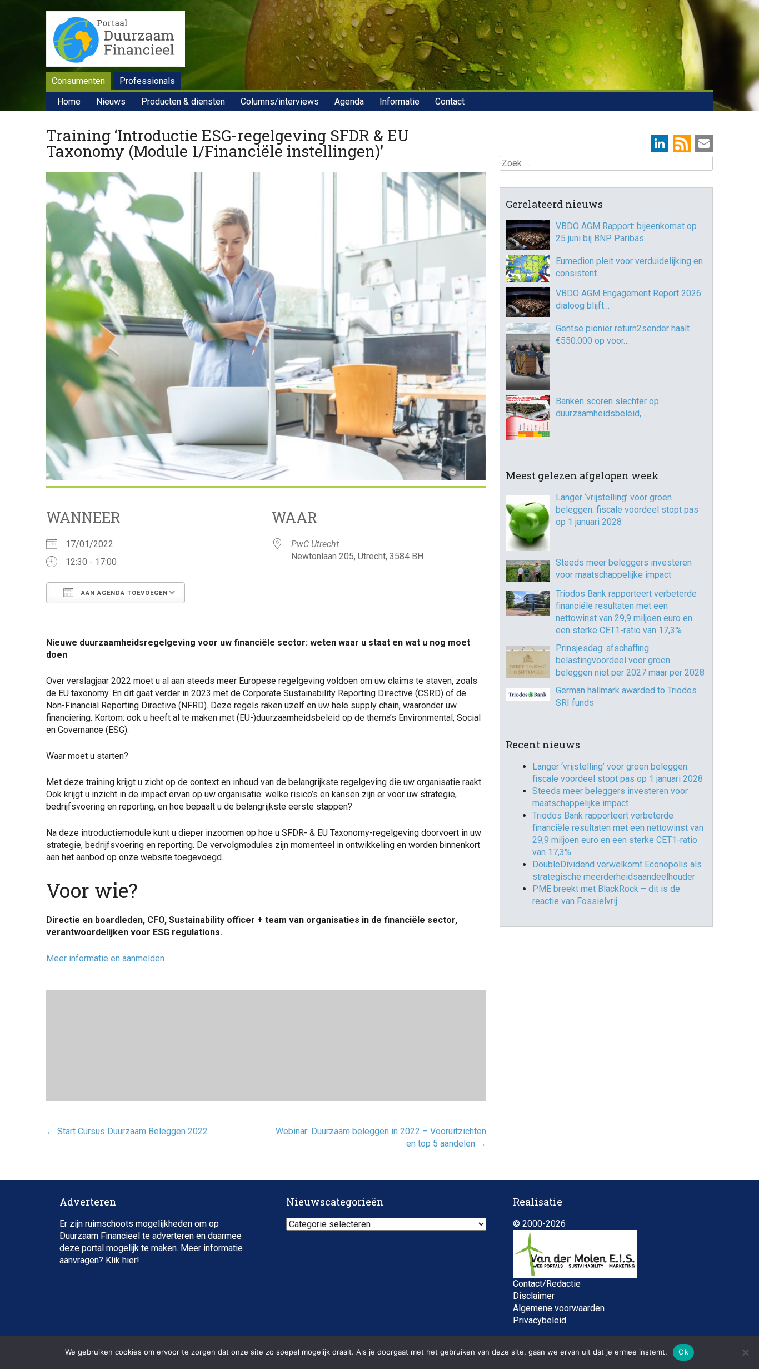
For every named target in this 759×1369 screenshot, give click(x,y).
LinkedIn (659, 143)
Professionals (147, 81)
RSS (682, 143)
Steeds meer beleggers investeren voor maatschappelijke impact (624, 568)
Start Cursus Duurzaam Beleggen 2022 (127, 1131)
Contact (450, 101)
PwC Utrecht (315, 544)
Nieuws (111, 101)
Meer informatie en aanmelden (105, 958)
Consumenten (78, 81)
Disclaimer (534, 1296)
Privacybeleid (539, 1320)
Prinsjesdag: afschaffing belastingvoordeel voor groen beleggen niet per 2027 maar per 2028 (630, 660)
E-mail (704, 143)
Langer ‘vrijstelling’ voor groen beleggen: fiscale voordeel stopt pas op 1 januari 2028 (627, 509)
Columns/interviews (280, 101)
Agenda (349, 101)
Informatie (399, 101)
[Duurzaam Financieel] (115, 40)
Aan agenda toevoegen (123, 593)
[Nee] (745, 1352)
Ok (683, 1351)
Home (69, 101)
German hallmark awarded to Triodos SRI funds (626, 696)
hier (129, 1260)
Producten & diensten (183, 101)
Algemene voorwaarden (559, 1308)
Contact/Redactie (547, 1283)
